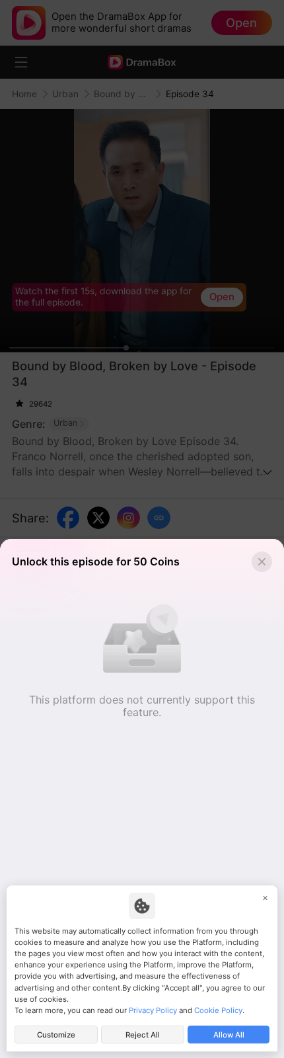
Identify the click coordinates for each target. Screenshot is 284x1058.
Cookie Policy (218, 1010)
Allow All (228, 1034)
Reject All (142, 1034)
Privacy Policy (153, 1010)
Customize (56, 1034)
